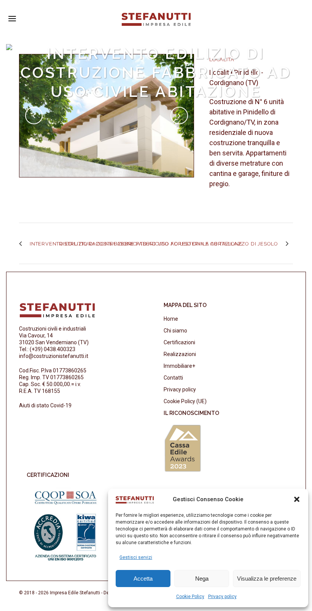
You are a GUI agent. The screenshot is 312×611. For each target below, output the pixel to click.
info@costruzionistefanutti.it (53, 356)
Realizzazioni (180, 354)
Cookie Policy (190, 596)
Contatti (173, 377)
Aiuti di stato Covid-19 (45, 405)
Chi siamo (175, 330)
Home (171, 318)
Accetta (143, 578)
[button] (297, 499)
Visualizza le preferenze (266, 578)
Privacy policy (222, 596)
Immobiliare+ (179, 366)
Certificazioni (179, 342)
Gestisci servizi (135, 557)
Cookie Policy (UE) (185, 401)
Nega (202, 578)
